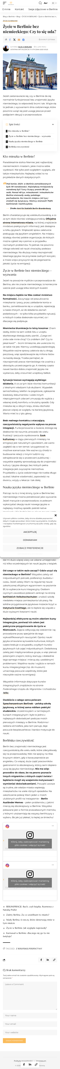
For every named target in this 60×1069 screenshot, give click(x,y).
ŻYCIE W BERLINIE (10, 21)
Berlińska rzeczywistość (19, 146)
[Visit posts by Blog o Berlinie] (6, 48)
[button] (55, 515)
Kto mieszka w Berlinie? (18, 131)
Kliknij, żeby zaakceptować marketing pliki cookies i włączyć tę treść (30, 844)
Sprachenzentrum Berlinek (18, 703)
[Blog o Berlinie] (11, 3)
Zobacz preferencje (30, 547)
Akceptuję (30, 531)
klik (6, 692)
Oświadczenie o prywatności (30, 553)
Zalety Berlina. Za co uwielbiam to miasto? (27, 914)
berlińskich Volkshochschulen (20, 596)
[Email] (19, 39)
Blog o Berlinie (25, 47)
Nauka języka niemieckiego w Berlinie (26, 141)
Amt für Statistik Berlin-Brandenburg (34, 208)
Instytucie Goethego (14, 607)
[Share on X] (14, 39)
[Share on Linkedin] (30, 1064)
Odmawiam (30, 539)
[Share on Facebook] (10, 39)
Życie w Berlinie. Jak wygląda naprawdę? (26, 928)
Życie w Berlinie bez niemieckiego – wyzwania (30, 136)
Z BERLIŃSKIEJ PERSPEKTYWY (29, 948)
